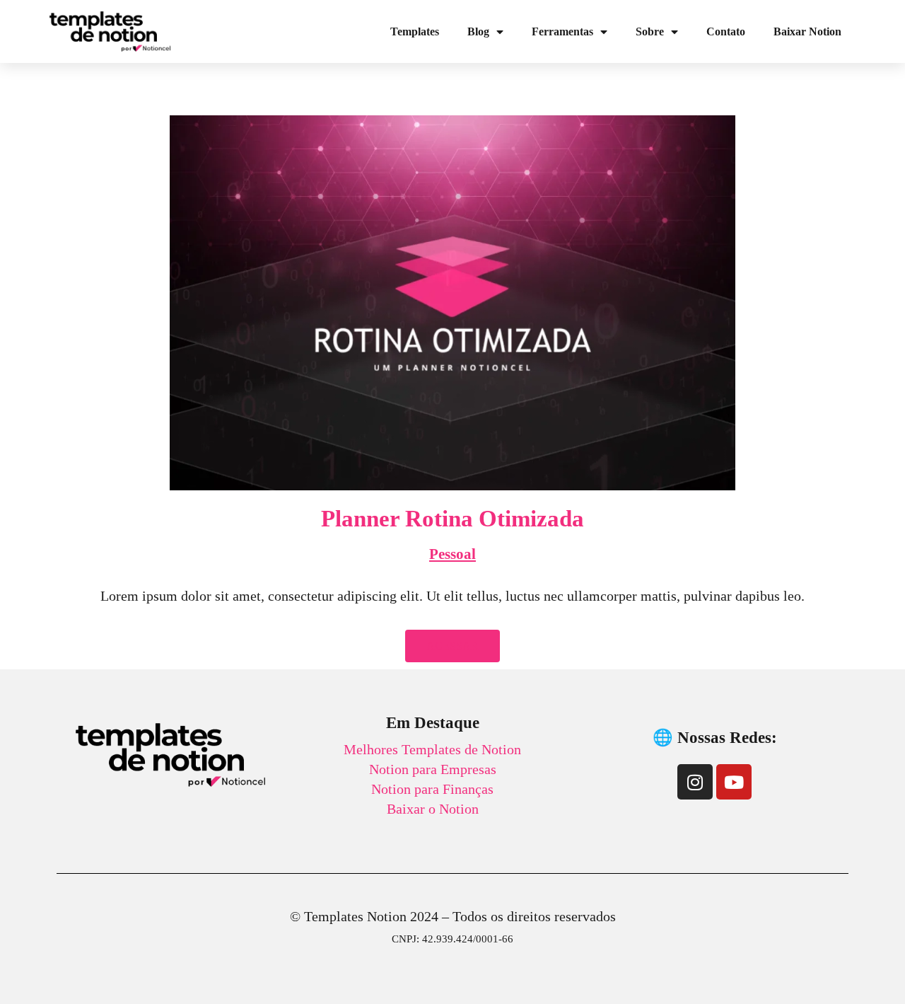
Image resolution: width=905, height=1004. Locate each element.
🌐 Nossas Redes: (715, 737)
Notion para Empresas (432, 769)
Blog (478, 31)
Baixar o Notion (433, 809)
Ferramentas (562, 31)
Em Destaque (432, 723)
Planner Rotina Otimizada (452, 518)
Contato (725, 31)
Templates (414, 31)
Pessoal (452, 554)
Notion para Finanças (432, 789)
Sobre (650, 31)
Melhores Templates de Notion (432, 749)
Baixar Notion (807, 31)
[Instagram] (695, 782)
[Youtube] (734, 782)
